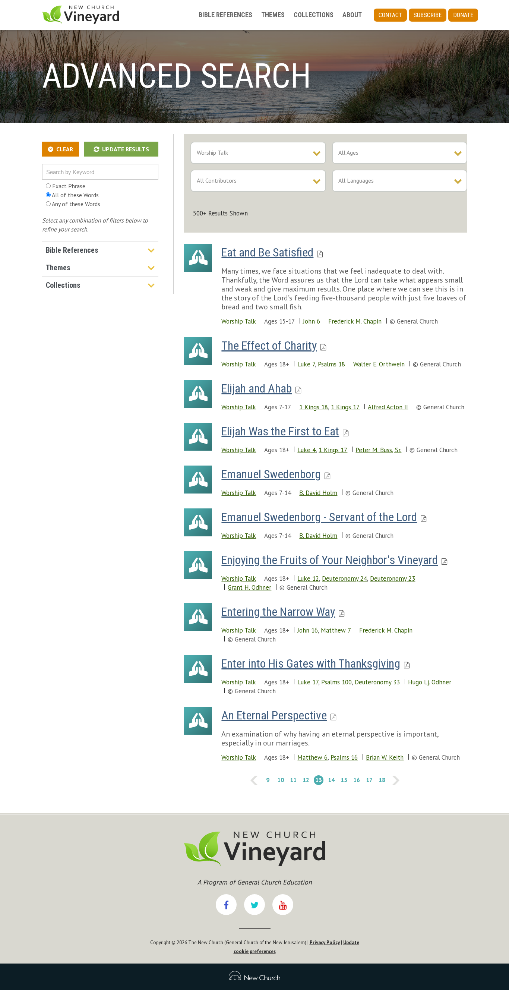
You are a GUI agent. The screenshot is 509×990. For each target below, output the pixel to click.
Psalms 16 (344, 757)
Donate (463, 15)
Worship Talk (238, 321)
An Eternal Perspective (274, 715)
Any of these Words (75, 204)
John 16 (307, 630)
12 (305, 779)
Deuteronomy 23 (392, 578)
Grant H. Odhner (249, 587)
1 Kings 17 (345, 407)
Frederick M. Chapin (355, 321)
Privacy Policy (325, 942)
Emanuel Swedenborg (271, 474)
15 (343, 779)
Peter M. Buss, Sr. (378, 450)
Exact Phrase (68, 186)
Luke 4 (306, 450)
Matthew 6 (312, 757)
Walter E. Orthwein (379, 364)
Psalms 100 (336, 682)
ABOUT (352, 15)
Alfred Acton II (388, 407)
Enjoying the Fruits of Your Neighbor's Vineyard (329, 560)
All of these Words (75, 195)
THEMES (273, 15)
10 (280, 779)
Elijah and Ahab (256, 388)
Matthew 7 (336, 630)
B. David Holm (318, 493)
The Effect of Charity (269, 345)
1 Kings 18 (313, 407)
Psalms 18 (331, 364)
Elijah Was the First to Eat (280, 431)
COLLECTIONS (313, 15)
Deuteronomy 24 (344, 578)
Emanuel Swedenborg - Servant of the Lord (319, 517)
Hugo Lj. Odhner (429, 682)
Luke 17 (307, 682)
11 (292, 779)
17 (368, 779)
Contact (390, 15)
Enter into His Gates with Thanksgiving (310, 663)
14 (330, 779)
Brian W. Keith (385, 757)
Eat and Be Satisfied (267, 252)
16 (356, 779)
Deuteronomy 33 (377, 682)
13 (318, 779)
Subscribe (428, 15)
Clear (64, 149)
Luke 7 (306, 364)
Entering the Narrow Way (278, 612)
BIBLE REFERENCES (225, 15)
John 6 (311, 321)
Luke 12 (308, 578)
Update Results (125, 149)
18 (381, 779)
